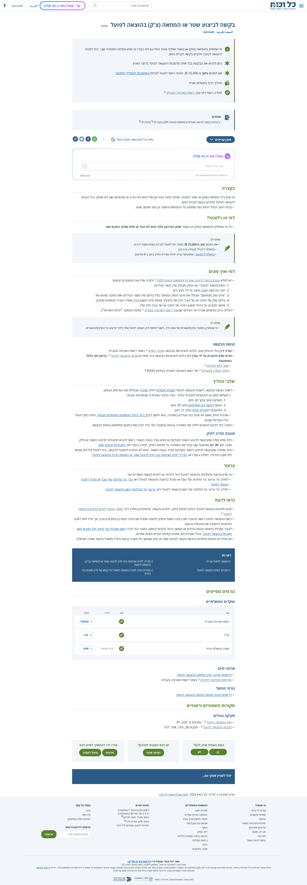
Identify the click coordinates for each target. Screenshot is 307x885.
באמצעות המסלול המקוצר (132, 73)
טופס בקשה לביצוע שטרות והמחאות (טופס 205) (188, 280)
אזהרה (144, 390)
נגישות (262, 819)
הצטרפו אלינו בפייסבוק (79, 819)
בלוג (88, 810)
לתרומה (262, 836)
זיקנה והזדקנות (199, 849)
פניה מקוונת (107, 648)
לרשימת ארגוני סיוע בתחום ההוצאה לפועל (204, 675)
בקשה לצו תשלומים (201, 405)
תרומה (110, 753)
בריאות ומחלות (199, 840)
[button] (301, 6)
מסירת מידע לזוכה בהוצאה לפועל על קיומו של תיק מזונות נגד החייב (116, 572)
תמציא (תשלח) (165, 390)
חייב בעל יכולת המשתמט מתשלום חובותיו (123, 415)
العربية (33, 6)
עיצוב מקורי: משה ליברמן (136, 817)
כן (218, 752)
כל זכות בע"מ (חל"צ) (139, 861)
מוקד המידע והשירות (215, 370)
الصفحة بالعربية (225, 32)
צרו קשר (86, 814)
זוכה (203, 290)
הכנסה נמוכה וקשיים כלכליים (192, 836)
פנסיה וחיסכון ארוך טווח (195, 819)
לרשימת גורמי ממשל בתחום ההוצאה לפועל (204, 695)
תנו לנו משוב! (259, 831)
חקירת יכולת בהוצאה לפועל (212, 570)
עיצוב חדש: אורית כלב (138, 821)
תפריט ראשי (201, 810)
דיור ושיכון (202, 831)
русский (17, 6)
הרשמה (49, 834)
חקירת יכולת (200, 410)
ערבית (145, 122)
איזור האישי (155, 351)
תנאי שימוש (85, 175)
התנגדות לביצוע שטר (111, 445)
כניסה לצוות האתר (256, 840)
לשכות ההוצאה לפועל (125, 356)
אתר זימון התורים (217, 365)
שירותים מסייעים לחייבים (216, 680)
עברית (157, 122)
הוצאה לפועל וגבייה (217, 561)
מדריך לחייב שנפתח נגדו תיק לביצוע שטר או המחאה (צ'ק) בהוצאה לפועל (139, 455)
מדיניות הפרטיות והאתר (254, 823)
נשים (204, 827)
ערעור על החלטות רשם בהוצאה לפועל (131, 489)
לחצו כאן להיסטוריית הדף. (173, 794)
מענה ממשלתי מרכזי (217, 649)
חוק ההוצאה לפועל (219, 722)
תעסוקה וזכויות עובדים (196, 814)
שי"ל (226, 635)
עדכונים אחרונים (257, 827)
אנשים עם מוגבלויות (197, 823)
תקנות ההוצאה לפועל (217, 727)
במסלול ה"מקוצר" (204, 254)
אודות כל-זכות (259, 810)
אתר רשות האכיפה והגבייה (183, 92)
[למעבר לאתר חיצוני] (121, 621)
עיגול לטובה (90, 753)
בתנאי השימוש (43, 867)
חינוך (204, 844)
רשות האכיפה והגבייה (217, 622)
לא (199, 752)
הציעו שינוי (153, 753)
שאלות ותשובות (258, 814)
